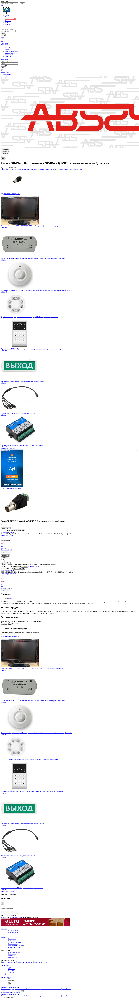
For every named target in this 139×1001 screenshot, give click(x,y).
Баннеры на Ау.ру (14, 952)
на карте (24, 566)
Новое (10, 598)
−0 (11, 550)
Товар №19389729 (78, 169)
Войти (3, 69)
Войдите (3, 917)
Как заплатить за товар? (16, 945)
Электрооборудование (33, 169)
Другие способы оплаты (12, 974)
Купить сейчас (6, 528)
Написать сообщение (7, 532)
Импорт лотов (12, 944)
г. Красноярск (5, 169)
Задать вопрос (6, 552)
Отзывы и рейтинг (14, 947)
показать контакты (19, 530)
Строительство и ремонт (18, 169)
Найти (3, 33)
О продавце (4, 574)
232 (5, 548)
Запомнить (6, 65)
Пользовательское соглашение (10, 987)
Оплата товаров (6, 977)
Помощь (3, 937)
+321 (7, 550)
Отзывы (3, 550)
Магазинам (12, 955)
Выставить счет (13, 957)
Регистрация (5, 72)
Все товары (12, 574)
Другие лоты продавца (10, 194)
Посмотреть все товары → (9, 535)
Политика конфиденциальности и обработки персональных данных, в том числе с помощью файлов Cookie (36, 989)
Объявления (12, 954)
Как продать (12, 940)
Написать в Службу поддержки (11, 992)
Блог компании (13, 932)
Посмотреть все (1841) (8, 448)
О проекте (4, 929)
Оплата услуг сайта (7, 965)
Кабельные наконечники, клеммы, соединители (56, 169)
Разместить (4, 43)
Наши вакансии (13, 930)
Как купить (12, 939)
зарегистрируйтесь (16, 917)
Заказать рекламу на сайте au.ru (11, 488)
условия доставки (33, 566)
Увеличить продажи (14, 942)
